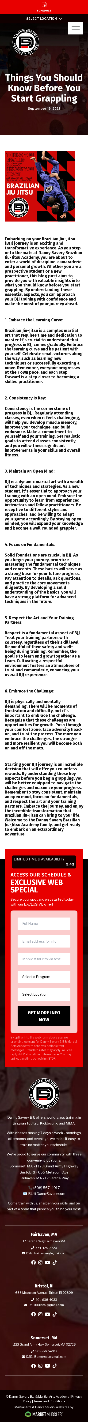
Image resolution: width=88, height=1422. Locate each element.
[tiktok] (55, 1262)
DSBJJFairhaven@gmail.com (46, 1253)
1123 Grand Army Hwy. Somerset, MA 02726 (44, 1344)
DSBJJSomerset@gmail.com (46, 1356)
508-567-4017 (46, 1351)
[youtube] (47, 1262)
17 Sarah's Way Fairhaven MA (44, 1241)
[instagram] (40, 1262)
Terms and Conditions (49, 1401)
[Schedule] (44, 7)
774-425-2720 (46, 1248)
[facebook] (33, 1262)
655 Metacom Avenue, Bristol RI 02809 (44, 1292)
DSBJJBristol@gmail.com (46, 1305)
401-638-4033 (46, 1300)
